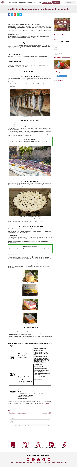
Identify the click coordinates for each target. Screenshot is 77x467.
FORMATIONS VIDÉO (51, 448)
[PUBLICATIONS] (25, 444)
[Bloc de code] (25, 425)
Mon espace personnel (47, 2)
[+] (29, 425)
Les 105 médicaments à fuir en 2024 (61, 41)
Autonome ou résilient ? (59, 53)
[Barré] (19, 425)
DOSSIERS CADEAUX (38, 447)
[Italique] (16, 425)
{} (28, 425)
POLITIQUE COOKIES (30, 462)
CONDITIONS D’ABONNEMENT (43, 462)
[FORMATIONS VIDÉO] (51, 444)
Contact (39, 2)
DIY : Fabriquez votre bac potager (61, 49)
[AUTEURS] (64, 444)
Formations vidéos (22, 2)
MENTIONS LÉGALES (55, 462)
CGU (62, 462)
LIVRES (13, 448)
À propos (29, 2)
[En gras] (15, 425)
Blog (34, 2)
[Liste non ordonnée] (22, 425)
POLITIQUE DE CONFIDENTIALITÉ (18, 462)
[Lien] (27, 425)
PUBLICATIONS (25, 447)
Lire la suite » (56, 39)
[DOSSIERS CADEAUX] (38, 444)
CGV (65, 462)
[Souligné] (18, 425)
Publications (14, 2)
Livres (10, 2)
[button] (9, 14)
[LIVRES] (13, 444)
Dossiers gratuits (56, 2)
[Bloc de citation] (24, 425)
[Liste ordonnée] (21, 425)
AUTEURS (64, 448)
